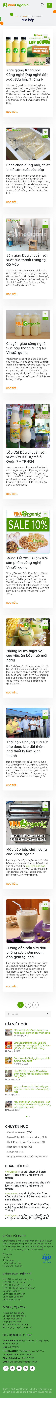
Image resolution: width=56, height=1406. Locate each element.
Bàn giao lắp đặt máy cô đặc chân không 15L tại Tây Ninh (27, 1217)
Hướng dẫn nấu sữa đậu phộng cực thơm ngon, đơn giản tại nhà (26, 952)
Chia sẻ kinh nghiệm (16, 1132)
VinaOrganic (11, 1172)
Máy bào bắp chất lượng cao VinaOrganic (26, 851)
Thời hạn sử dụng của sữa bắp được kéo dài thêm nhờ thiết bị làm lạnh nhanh (27, 749)
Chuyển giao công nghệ (14, 1316)
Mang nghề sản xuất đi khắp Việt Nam (25, 1156)
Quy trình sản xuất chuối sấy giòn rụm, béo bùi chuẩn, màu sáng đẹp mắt (32, 1089)
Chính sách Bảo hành (13, 1296)
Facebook (6, 1368)
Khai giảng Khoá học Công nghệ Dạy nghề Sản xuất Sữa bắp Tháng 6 (27, 74)
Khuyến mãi (12, 1151)
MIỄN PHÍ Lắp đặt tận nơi (14, 1282)
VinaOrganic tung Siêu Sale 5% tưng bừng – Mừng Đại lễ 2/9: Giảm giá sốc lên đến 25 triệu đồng (32, 1045)
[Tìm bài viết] (48, 1014)
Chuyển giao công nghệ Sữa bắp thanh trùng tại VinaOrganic (26, 348)
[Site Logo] (16, 5)
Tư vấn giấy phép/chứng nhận (17, 1327)
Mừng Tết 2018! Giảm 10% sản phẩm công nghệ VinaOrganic (27, 562)
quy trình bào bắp (35, 866)
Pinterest (12, 1368)
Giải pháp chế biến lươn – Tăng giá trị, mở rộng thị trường (25, 1174)
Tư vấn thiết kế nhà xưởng (15, 1324)
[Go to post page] (8, 1032)
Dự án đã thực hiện (12, 1263)
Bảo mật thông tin (11, 1291)
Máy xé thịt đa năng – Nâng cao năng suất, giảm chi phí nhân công (32, 1031)
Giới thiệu (7, 1254)
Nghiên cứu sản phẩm (13, 1313)
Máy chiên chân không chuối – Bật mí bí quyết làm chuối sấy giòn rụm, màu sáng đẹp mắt (32, 1104)
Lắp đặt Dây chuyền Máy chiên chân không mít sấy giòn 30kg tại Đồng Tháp (31, 1074)
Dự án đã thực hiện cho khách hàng (24, 1137)
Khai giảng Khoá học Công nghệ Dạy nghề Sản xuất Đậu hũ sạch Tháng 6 (28, 1196)
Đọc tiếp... (12, 111)
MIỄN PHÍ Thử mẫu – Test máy (17, 1285)
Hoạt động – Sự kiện (12, 1266)
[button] (42, 5)
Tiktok (32, 1368)
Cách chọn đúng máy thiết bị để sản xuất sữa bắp (28, 167)
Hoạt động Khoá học (17, 1147)
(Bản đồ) (15, 1343)
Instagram (25, 1368)
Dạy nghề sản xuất (12, 1321)
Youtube (19, 1368)
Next (35, 1005)
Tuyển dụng (8, 1260)
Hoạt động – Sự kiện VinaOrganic (23, 1142)
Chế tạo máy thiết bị (12, 1318)
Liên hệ (6, 1257)
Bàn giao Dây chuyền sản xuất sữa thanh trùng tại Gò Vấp (27, 259)
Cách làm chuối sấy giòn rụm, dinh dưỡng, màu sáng (32, 1059)
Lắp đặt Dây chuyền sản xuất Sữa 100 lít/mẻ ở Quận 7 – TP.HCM (26, 457)
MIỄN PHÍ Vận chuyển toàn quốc (18, 1279)
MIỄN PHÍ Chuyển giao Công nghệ (19, 1288)
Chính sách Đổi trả (11, 1299)
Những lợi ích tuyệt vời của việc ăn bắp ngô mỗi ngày (26, 655)
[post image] (28, 49)
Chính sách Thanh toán (14, 1294)
